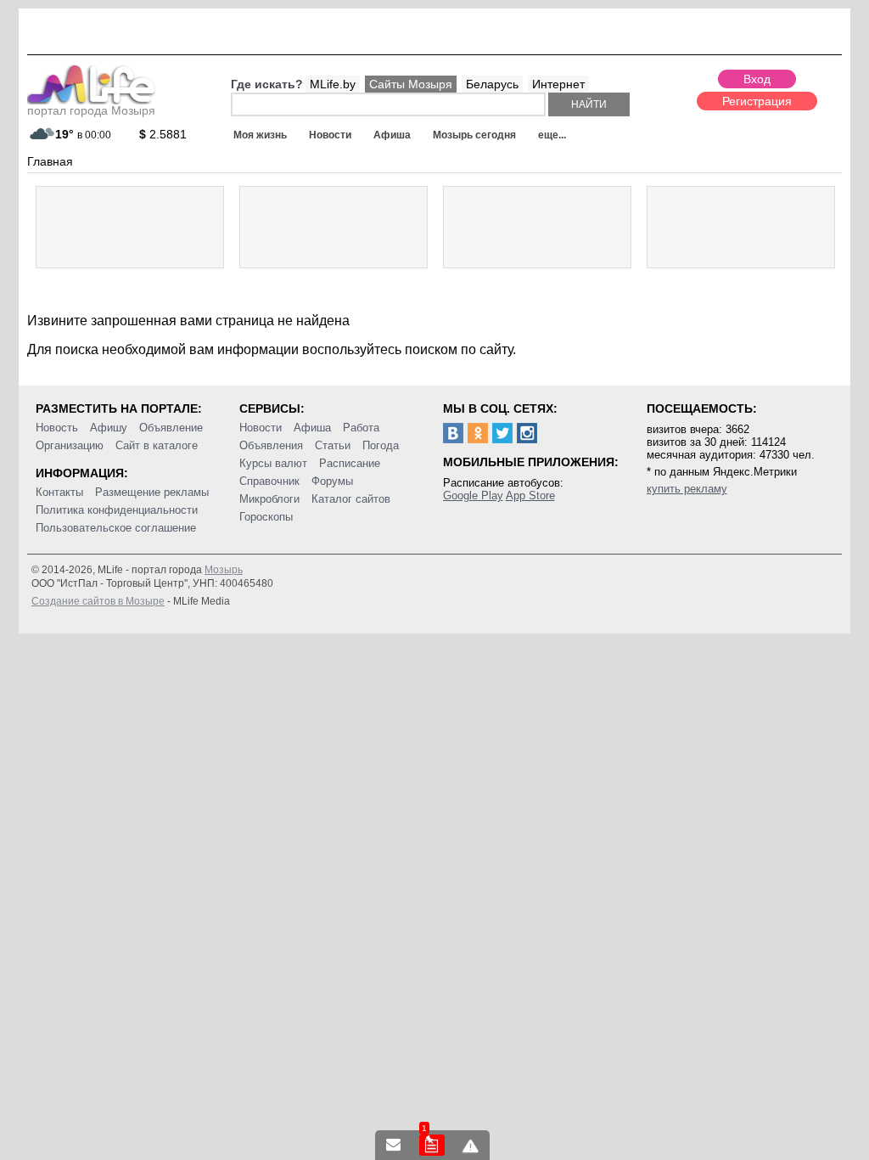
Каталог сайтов (350, 499)
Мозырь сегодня (474, 135)
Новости (330, 135)
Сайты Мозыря (410, 84)
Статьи (332, 445)
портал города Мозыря (91, 110)
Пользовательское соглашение (116, 527)
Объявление (171, 427)
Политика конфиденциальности (117, 510)
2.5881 (163, 134)
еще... (552, 135)
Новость (57, 427)
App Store (530, 495)
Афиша (392, 135)
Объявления (271, 445)
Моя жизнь (260, 135)
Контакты (59, 492)
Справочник (269, 481)
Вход (757, 79)
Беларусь (492, 84)
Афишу (108, 427)
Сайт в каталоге (156, 445)
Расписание (349, 463)
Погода (380, 445)
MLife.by (333, 84)
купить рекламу (687, 488)
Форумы (332, 481)
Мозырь (224, 570)
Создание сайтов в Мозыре (98, 601)
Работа (361, 427)
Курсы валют (273, 463)
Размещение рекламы (152, 492)
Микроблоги (269, 499)
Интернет (558, 84)
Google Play (473, 495)
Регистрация (757, 101)
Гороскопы (266, 516)
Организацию (70, 445)
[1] (432, 1145)
